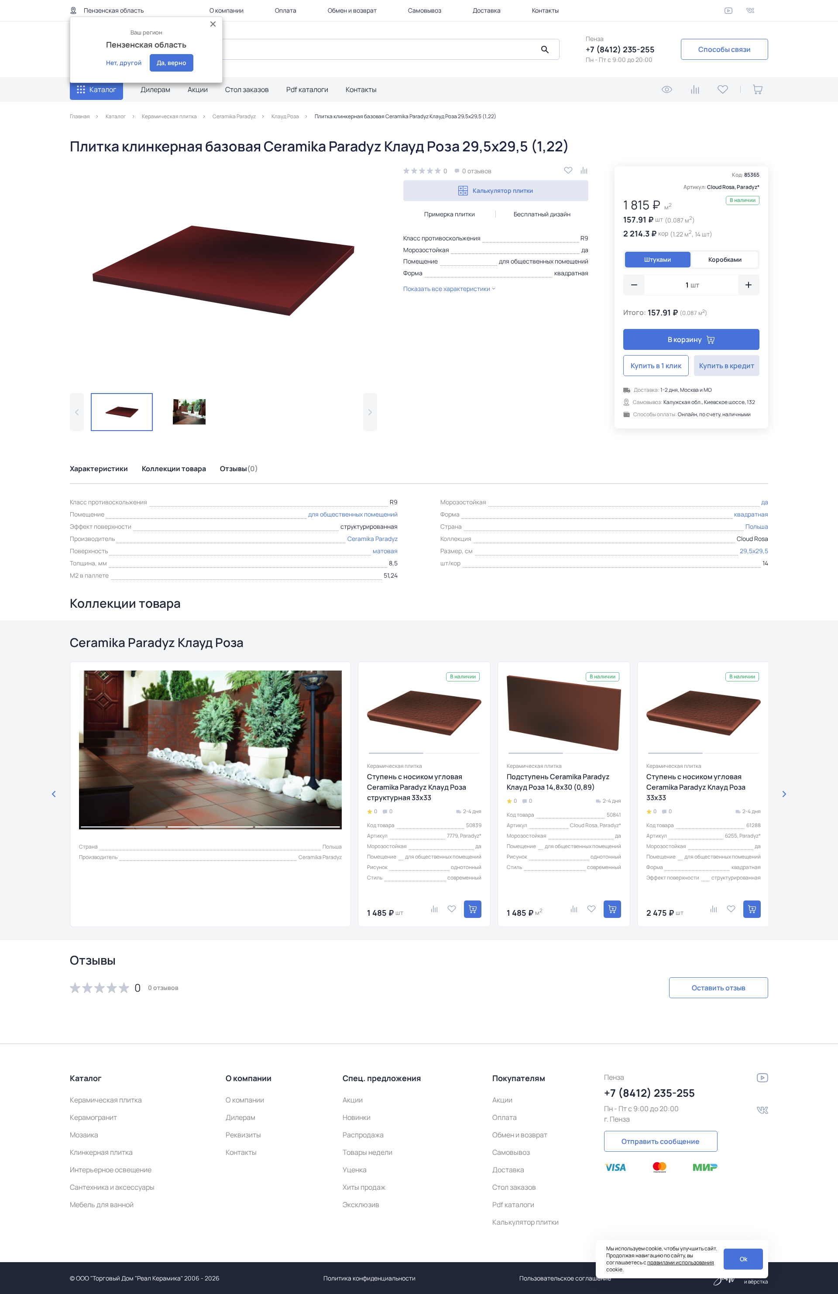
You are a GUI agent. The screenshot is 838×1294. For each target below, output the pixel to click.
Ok (743, 1259)
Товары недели (367, 1152)
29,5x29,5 (754, 551)
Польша (756, 526)
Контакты (545, 10)
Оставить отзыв (718, 988)
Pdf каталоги (307, 89)
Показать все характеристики (446, 288)
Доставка (487, 10)
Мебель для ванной (102, 1204)
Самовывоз (424, 10)
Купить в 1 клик (656, 365)
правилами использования (680, 1262)
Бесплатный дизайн (542, 214)
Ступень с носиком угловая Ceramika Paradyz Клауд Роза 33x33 (695, 787)
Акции (198, 89)
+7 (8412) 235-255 (620, 49)
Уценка (355, 1169)
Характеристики (99, 468)
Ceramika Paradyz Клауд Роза (157, 642)
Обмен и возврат (352, 10)
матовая (385, 551)
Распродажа (363, 1135)
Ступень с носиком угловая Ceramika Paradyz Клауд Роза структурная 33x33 (416, 787)
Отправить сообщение (661, 1141)
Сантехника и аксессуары (112, 1187)
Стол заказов (247, 89)
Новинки (357, 1117)
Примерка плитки (449, 214)
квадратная (571, 273)
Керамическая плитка (106, 1100)
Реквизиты (243, 1135)
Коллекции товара (174, 468)
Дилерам (155, 89)
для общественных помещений (543, 261)
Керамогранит (93, 1117)
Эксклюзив (361, 1204)
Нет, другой (123, 62)
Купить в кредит (726, 365)
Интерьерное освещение (110, 1169)
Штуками (657, 259)
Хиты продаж (364, 1187)
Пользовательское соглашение (565, 1278)
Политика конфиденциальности (369, 1278)
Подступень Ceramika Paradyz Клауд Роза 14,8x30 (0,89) (558, 782)
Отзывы (239, 468)
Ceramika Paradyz (372, 538)
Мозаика (84, 1135)
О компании (227, 10)
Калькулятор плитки (503, 190)
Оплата (285, 10)
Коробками (725, 259)
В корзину (685, 339)
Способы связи (724, 49)
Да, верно (171, 62)
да (584, 250)
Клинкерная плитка (101, 1152)
